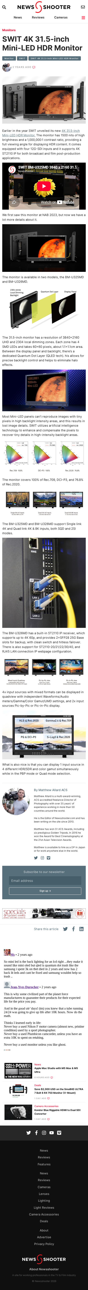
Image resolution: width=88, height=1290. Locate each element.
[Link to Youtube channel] (51, 1133)
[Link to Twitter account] (28, 1133)
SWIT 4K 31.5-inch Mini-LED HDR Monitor (55, 58)
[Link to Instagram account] (44, 1133)
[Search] (4, 7)
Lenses (44, 1194)
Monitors (9, 30)
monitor (9, 58)
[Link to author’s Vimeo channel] (48, 858)
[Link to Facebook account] (36, 1133)
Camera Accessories (46, 1106)
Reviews (38, 17)
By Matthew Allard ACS (51, 790)
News (18, 17)
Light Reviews (44, 1208)
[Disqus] (44, 999)
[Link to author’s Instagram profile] (42, 858)
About (44, 1230)
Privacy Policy (44, 1244)
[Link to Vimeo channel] (59, 1133)
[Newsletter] (83, 7)
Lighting (44, 1201)
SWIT (22, 58)
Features (44, 1164)
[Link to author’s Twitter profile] (36, 858)
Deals (37, 1085)
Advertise (44, 1237)
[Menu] (83, 18)
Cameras (61, 17)
